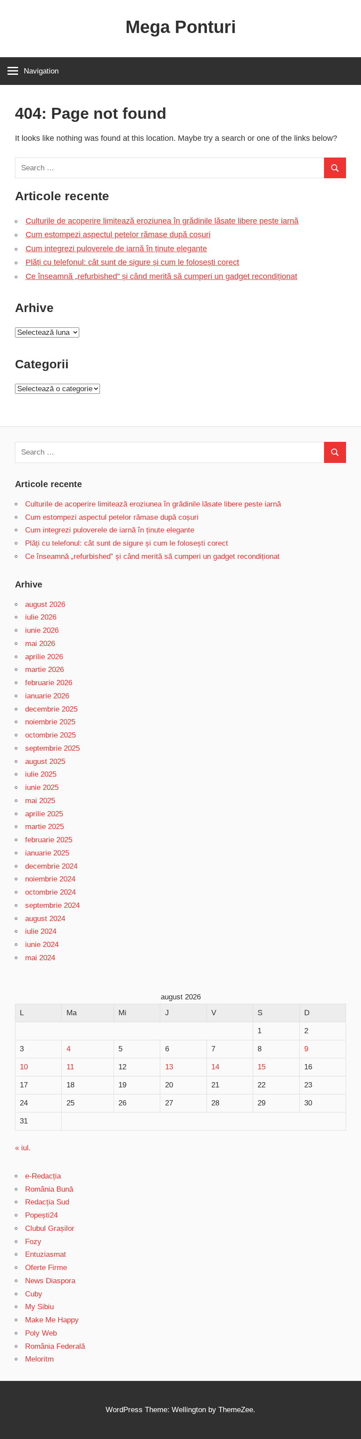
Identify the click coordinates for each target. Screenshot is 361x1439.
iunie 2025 (42, 787)
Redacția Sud (47, 1202)
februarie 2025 (48, 840)
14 (215, 1067)
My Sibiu (39, 1307)
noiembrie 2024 (50, 879)
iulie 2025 (40, 774)
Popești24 (41, 1215)
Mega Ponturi (180, 27)
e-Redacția (43, 1176)
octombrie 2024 (50, 892)
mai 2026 (40, 643)
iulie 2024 (40, 931)
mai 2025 (40, 801)
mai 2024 (40, 958)
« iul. (23, 1148)
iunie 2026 (42, 630)
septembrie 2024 (52, 905)
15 (261, 1067)
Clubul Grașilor (49, 1228)
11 (70, 1067)
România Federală (55, 1346)
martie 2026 (44, 669)
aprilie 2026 (44, 657)
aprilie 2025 (44, 814)
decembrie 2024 (51, 866)
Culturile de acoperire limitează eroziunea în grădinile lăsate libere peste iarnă (162, 221)
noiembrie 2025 (50, 722)
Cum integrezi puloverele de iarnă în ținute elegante (116, 248)
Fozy (33, 1241)
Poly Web (41, 1333)
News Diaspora (50, 1281)
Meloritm (39, 1359)
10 (24, 1067)
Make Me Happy (52, 1320)
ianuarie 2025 (47, 853)
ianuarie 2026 (47, 696)
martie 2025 (44, 826)
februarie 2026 (48, 683)
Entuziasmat (45, 1254)
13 (169, 1067)
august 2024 (45, 918)
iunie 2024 (42, 944)
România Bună (49, 1189)
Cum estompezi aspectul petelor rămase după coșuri (118, 234)
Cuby (33, 1294)
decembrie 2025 (51, 709)
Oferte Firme (46, 1267)
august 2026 (45, 604)
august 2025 (45, 761)
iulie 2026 (40, 617)
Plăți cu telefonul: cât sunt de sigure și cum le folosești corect (132, 262)
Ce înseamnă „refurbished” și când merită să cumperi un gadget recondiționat (161, 276)
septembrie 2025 (52, 748)
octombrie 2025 (50, 735)
